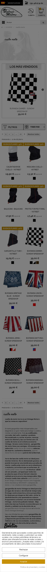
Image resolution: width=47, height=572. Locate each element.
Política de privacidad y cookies (32, 567)
